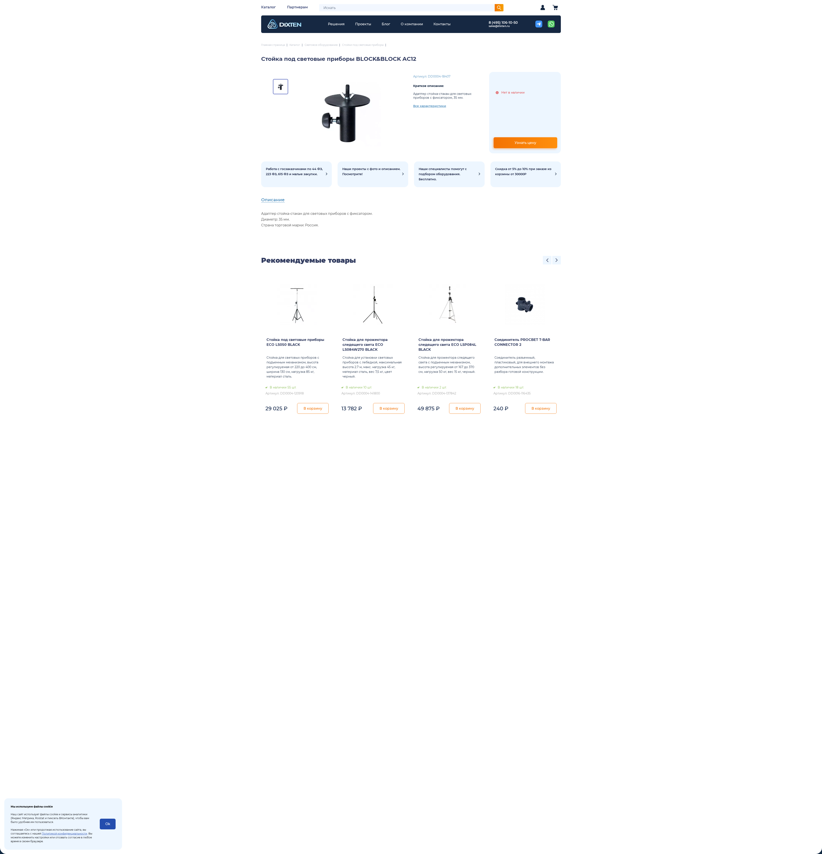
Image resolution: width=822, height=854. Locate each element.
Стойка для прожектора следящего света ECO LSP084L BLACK (447, 345)
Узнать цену (525, 143)
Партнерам (297, 7)
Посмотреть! (373, 174)
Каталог (268, 7)
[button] (547, 260)
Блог (386, 24)
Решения (336, 24)
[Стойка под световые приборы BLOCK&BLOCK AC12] (345, 112)
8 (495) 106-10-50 (503, 23)
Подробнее (296, 174)
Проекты (363, 24)
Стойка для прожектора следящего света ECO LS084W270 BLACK (365, 345)
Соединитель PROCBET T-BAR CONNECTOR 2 (522, 342)
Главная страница (273, 44)
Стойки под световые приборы (363, 44)
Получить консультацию (449, 174)
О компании (412, 24)
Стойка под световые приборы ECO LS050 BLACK (295, 342)
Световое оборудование (321, 44)
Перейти (525, 174)
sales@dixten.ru (499, 26)
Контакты (442, 24)
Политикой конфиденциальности (64, 833)
